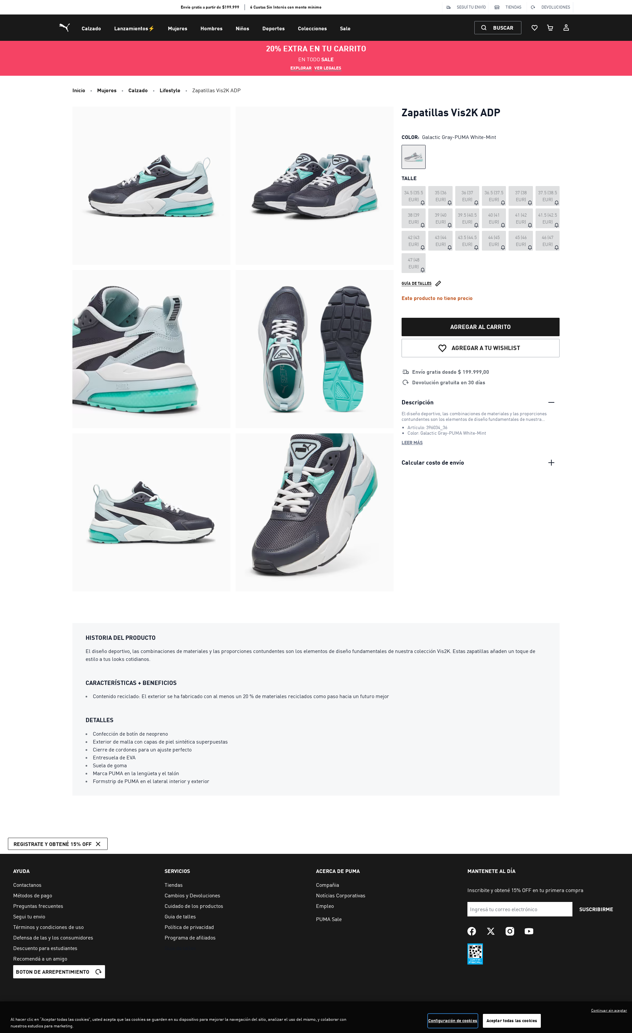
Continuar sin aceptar (609, 1010)
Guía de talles (417, 283)
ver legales (327, 67)
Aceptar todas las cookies (512, 1020)
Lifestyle (170, 90)
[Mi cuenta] (566, 27)
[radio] (414, 157)
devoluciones (555, 7)
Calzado (91, 28)
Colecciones (312, 28)
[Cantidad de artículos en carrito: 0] (550, 27)
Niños (242, 28)
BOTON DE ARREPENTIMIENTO (52, 971)
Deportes (273, 28)
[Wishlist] (534, 27)
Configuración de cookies (452, 1020)
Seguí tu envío (471, 7)
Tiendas (513, 7)
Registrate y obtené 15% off (52, 844)
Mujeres (177, 28)
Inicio (78, 90)
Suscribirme (596, 909)
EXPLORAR (301, 67)
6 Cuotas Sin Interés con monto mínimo (286, 7)
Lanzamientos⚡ (134, 28)
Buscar (503, 27)
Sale (345, 28)
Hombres (211, 28)
